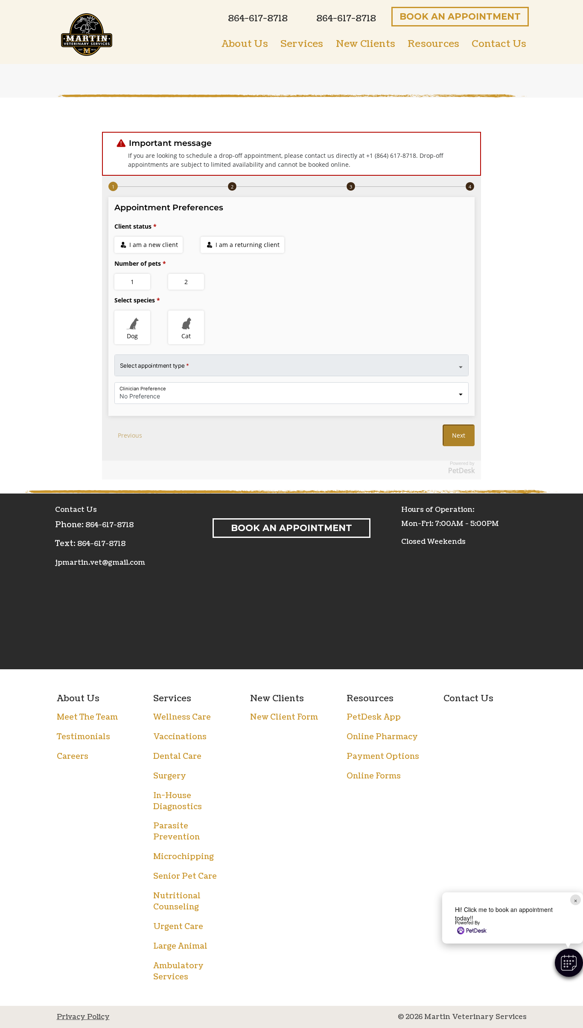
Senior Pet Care (185, 876)
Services (172, 699)
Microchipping (183, 856)
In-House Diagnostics (177, 801)
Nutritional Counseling (177, 901)
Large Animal (180, 946)
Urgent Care (178, 926)
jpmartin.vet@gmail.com (100, 562)
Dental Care (177, 756)
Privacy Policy (83, 1017)
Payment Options (383, 756)
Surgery (169, 776)
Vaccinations (180, 737)
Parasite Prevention (176, 831)
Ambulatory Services (178, 971)
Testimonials (83, 737)
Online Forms (374, 776)
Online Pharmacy (382, 737)
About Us (78, 699)
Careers (72, 756)
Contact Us (468, 699)
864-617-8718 (109, 525)
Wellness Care (182, 717)
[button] (569, 963)
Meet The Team (87, 717)
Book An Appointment (460, 16)
